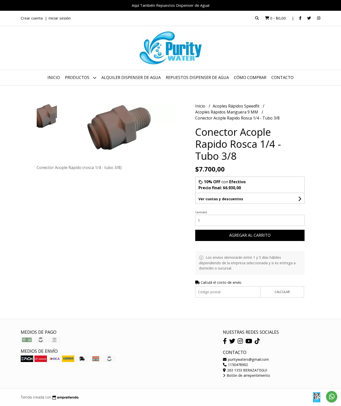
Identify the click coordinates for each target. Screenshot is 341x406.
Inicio (53, 77)
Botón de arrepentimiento (248, 375)
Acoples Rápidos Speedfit (236, 106)
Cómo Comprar (250, 77)
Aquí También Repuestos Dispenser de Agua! (170, 5)
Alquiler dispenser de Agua (131, 77)
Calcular (282, 292)
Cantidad (201, 212)
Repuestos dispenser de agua (197, 77)
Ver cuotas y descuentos (220, 198)
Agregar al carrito (250, 235)
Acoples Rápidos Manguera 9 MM (227, 112)
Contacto (282, 77)
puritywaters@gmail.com (248, 359)
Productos (77, 77)
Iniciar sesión (59, 18)
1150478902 (237, 364)
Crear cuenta (32, 18)
